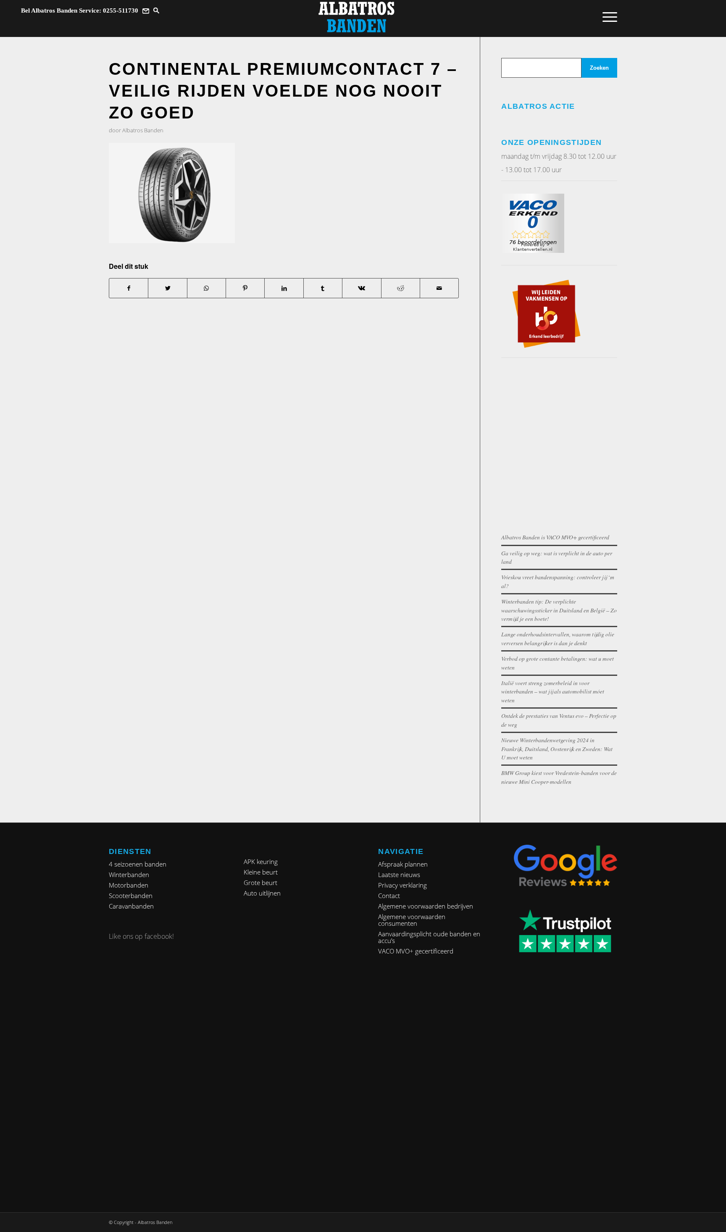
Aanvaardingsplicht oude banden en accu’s (429, 937)
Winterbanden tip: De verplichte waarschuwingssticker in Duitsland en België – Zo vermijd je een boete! (559, 610)
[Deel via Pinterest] (245, 288)
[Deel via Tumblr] (323, 288)
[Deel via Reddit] (400, 288)
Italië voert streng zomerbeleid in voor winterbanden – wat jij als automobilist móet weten (552, 691)
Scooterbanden (131, 895)
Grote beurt (260, 882)
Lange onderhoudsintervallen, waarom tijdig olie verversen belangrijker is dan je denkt (557, 638)
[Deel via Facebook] (128, 288)
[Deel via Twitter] (167, 288)
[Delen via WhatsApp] (206, 288)
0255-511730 (120, 10)
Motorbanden (128, 885)
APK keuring (261, 861)
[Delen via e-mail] (439, 288)
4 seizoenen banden (137, 864)
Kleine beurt (261, 872)
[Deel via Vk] (361, 288)
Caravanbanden (131, 906)
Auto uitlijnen (262, 893)
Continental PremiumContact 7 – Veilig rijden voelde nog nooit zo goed (283, 91)
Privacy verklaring (402, 885)
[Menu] (607, 17)
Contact (389, 895)
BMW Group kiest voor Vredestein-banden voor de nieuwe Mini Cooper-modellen (559, 777)
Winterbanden (129, 874)
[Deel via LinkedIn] (284, 288)
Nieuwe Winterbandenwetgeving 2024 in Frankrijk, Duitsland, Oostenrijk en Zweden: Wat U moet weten (557, 748)
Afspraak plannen (403, 864)
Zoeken (599, 68)
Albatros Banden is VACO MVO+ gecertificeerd (555, 537)
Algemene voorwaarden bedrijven (425, 906)
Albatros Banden (142, 130)
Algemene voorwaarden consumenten (411, 919)
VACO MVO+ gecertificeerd (415, 951)
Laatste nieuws (399, 874)
